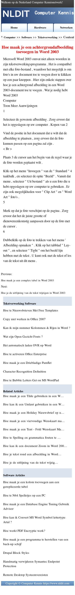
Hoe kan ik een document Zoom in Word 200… (35, 446)
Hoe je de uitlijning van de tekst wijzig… (30, 462)
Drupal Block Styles (16, 553)
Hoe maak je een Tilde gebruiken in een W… (33, 396)
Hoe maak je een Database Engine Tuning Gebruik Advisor (36, 506)
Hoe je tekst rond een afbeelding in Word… (32, 454)
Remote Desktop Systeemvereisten (25, 575)
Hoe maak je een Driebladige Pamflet (27, 362)
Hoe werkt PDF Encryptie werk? (24, 530)
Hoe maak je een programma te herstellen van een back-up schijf (35, 541)
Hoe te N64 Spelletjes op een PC (24, 495)
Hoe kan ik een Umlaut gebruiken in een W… (33, 404)
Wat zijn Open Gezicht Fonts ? (23, 336)
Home (14, 27)
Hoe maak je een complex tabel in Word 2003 (28, 280)
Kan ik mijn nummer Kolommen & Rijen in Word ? (36, 328)
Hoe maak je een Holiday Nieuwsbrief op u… (33, 412)
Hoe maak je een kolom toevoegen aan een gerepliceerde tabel (31, 484)
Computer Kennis (10, 38)
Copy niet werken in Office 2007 (24, 319)
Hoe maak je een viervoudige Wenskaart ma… (34, 421)
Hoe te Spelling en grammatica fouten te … (32, 437)
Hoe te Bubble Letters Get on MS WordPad (31, 380)
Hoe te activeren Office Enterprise (25, 354)
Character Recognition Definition (24, 371)
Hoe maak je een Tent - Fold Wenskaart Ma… (33, 429)
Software (26, 37)
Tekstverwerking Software (48, 38)
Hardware (40, 27)
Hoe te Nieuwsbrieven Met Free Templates (30, 310)
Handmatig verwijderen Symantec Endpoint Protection (31, 563)
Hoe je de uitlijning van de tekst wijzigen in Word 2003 (33, 293)
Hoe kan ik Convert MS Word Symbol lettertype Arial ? (34, 519)
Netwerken (66, 27)
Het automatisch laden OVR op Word (27, 345)
